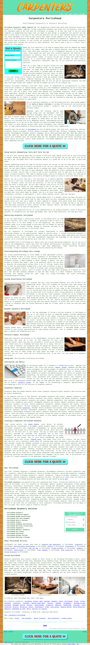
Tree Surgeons (26, 618)
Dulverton (23, 607)
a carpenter (8, 79)
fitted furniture (10, 552)
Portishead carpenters (12, 482)
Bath (41, 601)
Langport (54, 601)
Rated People (33, 424)
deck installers (67, 550)
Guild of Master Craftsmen (41, 104)
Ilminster (16, 603)
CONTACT (76, 14)
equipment (16, 37)
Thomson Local (36, 439)
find (9, 471)
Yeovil (31, 607)
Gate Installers (53, 618)
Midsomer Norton (19, 605)
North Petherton (79, 607)
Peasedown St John (18, 609)
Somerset (64, 501)
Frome (47, 607)
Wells (29, 609)
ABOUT (70, 14)
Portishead (32, 129)
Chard (61, 601)
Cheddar (58, 603)
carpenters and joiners (24, 402)
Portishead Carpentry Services (20, 509)
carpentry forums (24, 382)
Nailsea (47, 601)
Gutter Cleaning (39, 618)
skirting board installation (24, 546)
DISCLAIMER (82, 14)
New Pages (11, 631)
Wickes (64, 367)
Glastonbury (39, 607)
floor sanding (42, 550)
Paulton (50, 603)
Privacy (84, 631)
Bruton (35, 601)
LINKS (66, 14)
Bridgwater (67, 603)
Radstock (7, 609)
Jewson (57, 367)
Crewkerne (49, 605)
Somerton (58, 605)
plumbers (80, 548)
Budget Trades (8, 642)
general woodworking (47, 488)
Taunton (44, 609)
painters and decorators (51, 544)
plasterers (79, 544)
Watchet (29, 605)
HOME (62, 14)
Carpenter (7, 612)
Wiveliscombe (39, 605)
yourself (76, 33)
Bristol (15, 607)
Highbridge (67, 605)
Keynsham (7, 605)
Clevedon (26, 603)
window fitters (10, 548)
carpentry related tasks (39, 501)
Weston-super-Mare (38, 603)
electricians (18, 550)
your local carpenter (52, 294)
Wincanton (28, 601)
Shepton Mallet (66, 607)
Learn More (71, 644)
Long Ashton (54, 607)
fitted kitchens (57, 548)
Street (76, 601)
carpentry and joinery (70, 404)
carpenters (82, 40)
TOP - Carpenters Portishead (14, 615)
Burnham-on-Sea (79, 603)
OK (78, 644)
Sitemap (5, 631)
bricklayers (69, 546)
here (66, 479)
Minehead (7, 603)
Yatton (82, 601)
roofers (50, 546)
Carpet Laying (67, 618)
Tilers (16, 618)
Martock (35, 609)
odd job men (33, 548)
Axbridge (76, 605)
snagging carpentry (45, 491)
